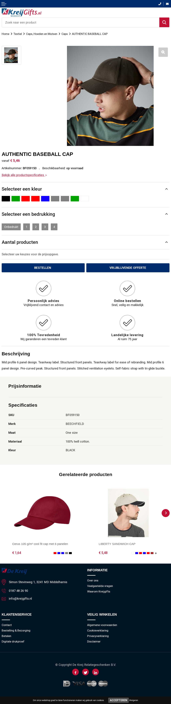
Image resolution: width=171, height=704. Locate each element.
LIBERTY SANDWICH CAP (117, 544)
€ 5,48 (103, 553)
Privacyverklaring (98, 635)
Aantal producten (20, 242)
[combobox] (80, 22)
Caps (64, 34)
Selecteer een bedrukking (28, 214)
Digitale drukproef (13, 641)
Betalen (6, 635)
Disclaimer (94, 641)
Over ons (92, 580)
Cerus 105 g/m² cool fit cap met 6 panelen (40, 544)
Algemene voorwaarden (102, 624)
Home (5, 34)
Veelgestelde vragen (100, 585)
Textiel (18, 34)
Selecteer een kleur (22, 189)
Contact (7, 624)
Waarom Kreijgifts (98, 591)
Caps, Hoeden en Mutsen (41, 34)
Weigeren (133, 700)
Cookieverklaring (97, 630)
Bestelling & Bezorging (16, 630)
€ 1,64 (16, 553)
